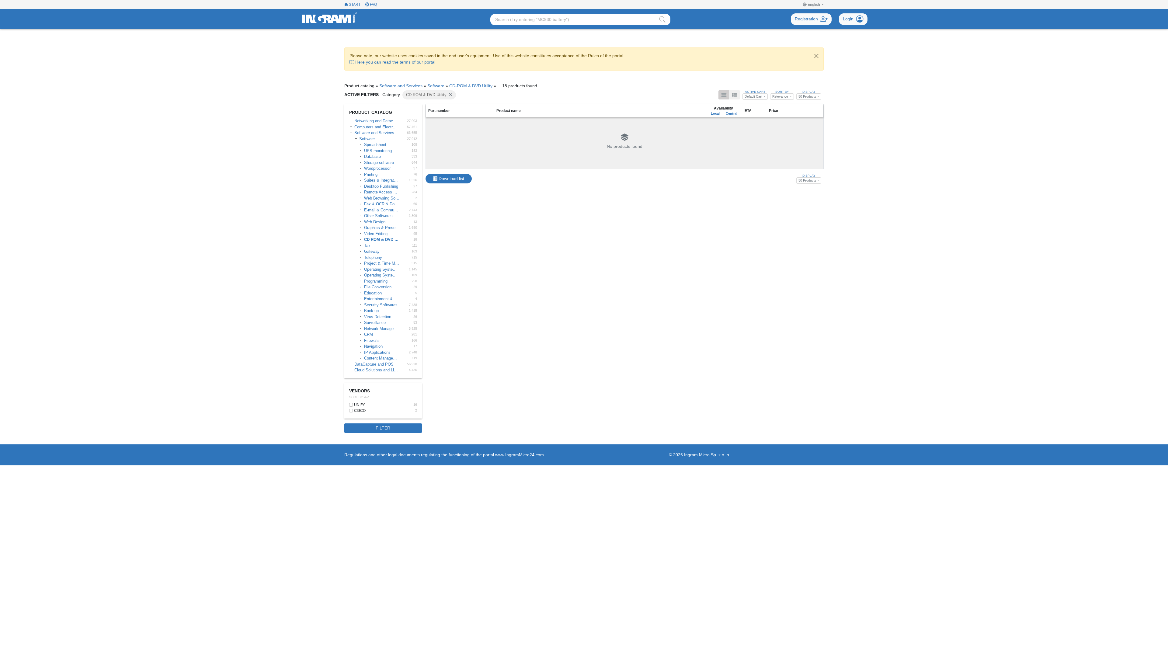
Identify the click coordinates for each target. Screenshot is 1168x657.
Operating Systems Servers (382, 269)
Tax (367, 245)
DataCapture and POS (374, 364)
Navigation (373, 346)
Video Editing (376, 233)
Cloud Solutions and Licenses (376, 370)
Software (435, 85)
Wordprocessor (377, 168)
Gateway (372, 251)
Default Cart (754, 96)
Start (354, 4)
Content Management (382, 358)
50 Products (807, 96)
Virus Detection (377, 317)
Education (373, 293)
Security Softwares (381, 305)
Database (372, 156)
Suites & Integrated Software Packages (382, 180)
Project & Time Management (382, 263)
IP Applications (377, 352)
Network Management (382, 328)
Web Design (374, 222)
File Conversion (377, 287)
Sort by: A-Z (359, 397)
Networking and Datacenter (376, 121)
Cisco (360, 410)
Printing (370, 174)
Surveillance (375, 322)
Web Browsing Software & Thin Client (382, 198)
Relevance (780, 96)
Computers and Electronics (376, 127)
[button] (813, 4)
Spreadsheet (375, 144)
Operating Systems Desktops (382, 275)
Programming (376, 281)
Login (848, 18)
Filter (383, 428)
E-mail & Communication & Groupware (382, 210)
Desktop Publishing (381, 186)
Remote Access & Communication (382, 192)
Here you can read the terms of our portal (394, 62)
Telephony (373, 257)
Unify (359, 405)
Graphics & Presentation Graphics (382, 227)
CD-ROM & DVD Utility (470, 85)
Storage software (379, 162)
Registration (806, 18)
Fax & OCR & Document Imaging (382, 204)
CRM (368, 334)
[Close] (816, 56)
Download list (450, 178)
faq (373, 4)
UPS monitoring (378, 150)
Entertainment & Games (382, 299)
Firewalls (372, 340)
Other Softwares (378, 216)
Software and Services (400, 85)
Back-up (371, 310)
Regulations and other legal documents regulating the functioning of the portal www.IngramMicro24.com (444, 454)
